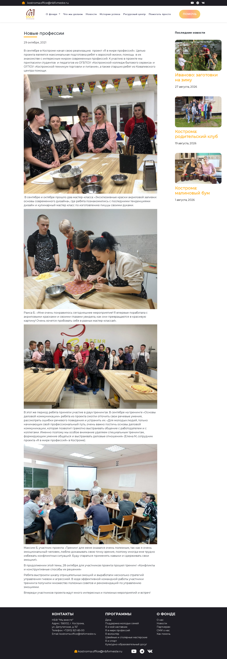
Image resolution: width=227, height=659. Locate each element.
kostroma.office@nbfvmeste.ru (48, 2)
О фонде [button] (52, 14)
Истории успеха (110, 14)
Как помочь (163, 633)
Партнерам (163, 626)
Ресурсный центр (134, 14)
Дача (108, 619)
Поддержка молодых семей (122, 623)
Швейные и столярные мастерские (126, 637)
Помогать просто (160, 14)
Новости (91, 14)
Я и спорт (111, 640)
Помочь (190, 14)
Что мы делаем (73, 14)
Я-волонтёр (112, 633)
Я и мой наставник (116, 626)
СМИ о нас (163, 630)
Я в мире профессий (117, 630)
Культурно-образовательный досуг (126, 644)
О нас (160, 619)
